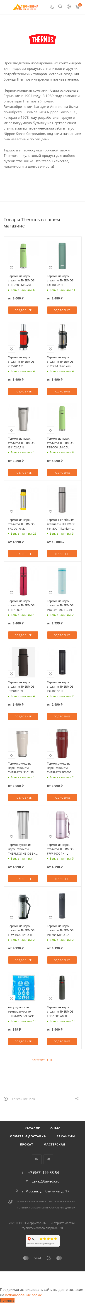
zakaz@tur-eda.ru (45, 1181)
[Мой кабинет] (69, 7)
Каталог (32, 1128)
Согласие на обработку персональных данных (46, 1201)
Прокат (26, 1144)
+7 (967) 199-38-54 (43, 1172)
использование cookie (23, 1295)
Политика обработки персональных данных (46, 1207)
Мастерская (54, 1144)
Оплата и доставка (28, 1136)
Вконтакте (37, 1159)
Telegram (48, 1159)
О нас (55, 1128)
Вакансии (65, 1136)
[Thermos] (42, 39)
